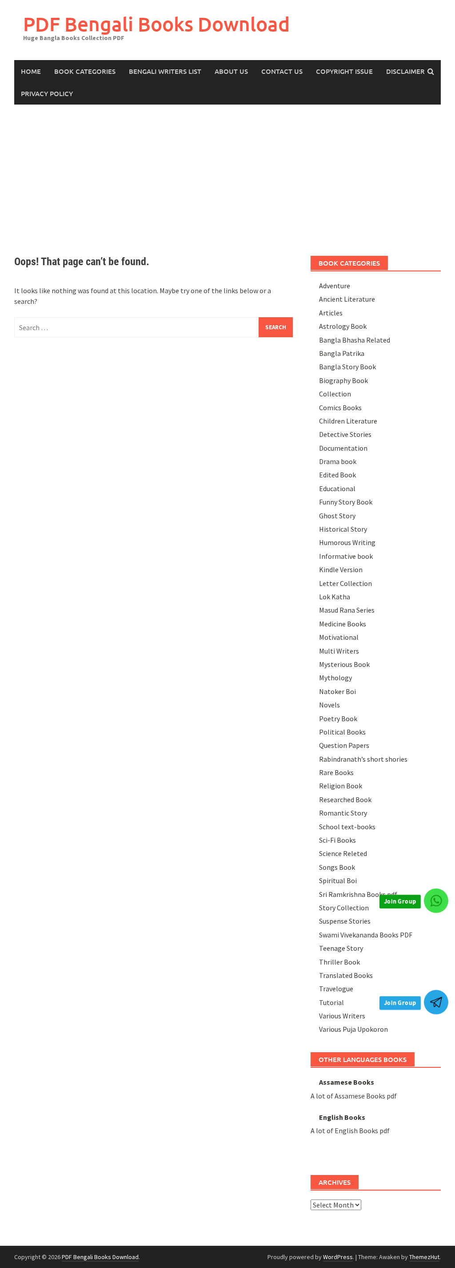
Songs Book (337, 867)
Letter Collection (345, 583)
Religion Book (340, 785)
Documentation (343, 448)
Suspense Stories (345, 921)
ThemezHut (424, 1257)
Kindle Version (341, 569)
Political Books (342, 731)
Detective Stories (345, 434)
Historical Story (343, 529)
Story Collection (344, 907)
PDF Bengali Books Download (156, 24)
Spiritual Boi (338, 880)
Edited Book (337, 474)
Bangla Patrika (341, 353)
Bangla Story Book (347, 366)
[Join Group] (436, 900)
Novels (329, 704)
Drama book (337, 461)
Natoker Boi (337, 691)
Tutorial (331, 1002)
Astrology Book (343, 326)
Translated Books (346, 975)
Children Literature (348, 420)
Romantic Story (343, 812)
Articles (331, 312)
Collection (335, 393)
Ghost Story (337, 515)
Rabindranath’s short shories (363, 759)
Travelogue (336, 988)
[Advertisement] (227, 171)
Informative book (346, 556)
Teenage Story (341, 948)
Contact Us (282, 71)
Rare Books (336, 772)
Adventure (334, 285)
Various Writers (342, 1015)
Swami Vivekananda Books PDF (365, 934)
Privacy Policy (47, 93)
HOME (31, 71)
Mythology (335, 677)
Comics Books (340, 407)
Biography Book (343, 380)
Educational (337, 488)
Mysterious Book (344, 664)
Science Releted (343, 853)
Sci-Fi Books (337, 840)
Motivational (339, 637)
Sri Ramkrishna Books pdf (358, 894)
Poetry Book (338, 718)
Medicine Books (342, 623)
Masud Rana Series (347, 610)
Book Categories (85, 71)
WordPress (338, 1257)
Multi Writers (339, 650)
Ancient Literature (347, 299)
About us (231, 71)
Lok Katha (334, 596)
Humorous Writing (347, 542)
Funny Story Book (345, 501)
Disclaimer (405, 71)
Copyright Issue (344, 71)
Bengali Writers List (165, 71)
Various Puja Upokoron (353, 1029)
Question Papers (344, 745)
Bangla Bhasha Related (354, 339)
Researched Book (345, 799)
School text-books (347, 826)
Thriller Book (339, 961)
